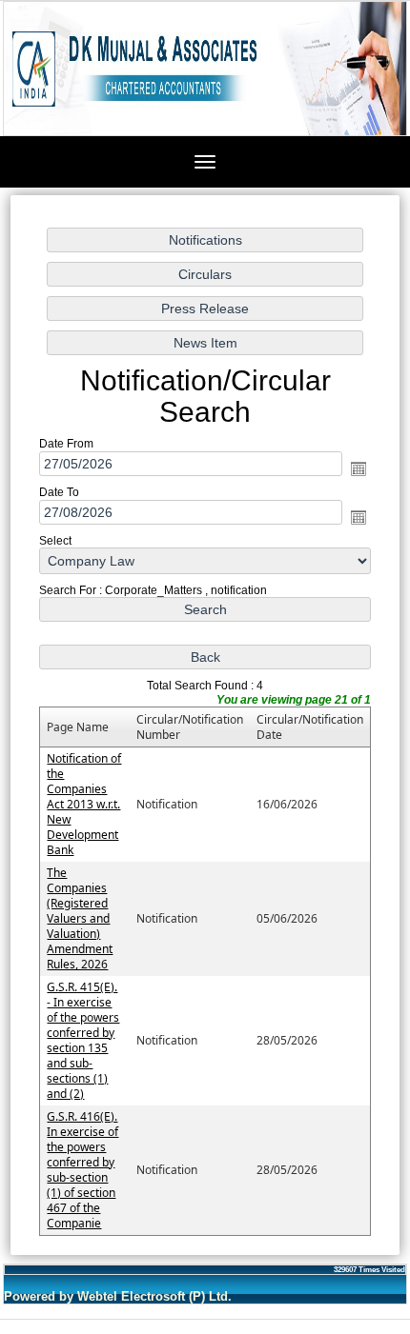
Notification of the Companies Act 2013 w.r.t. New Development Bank (84, 804)
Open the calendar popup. (358, 468)
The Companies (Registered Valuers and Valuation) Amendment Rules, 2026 (80, 918)
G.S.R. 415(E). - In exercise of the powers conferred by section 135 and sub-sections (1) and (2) (83, 1040)
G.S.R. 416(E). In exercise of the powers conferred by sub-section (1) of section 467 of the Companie (82, 1169)
